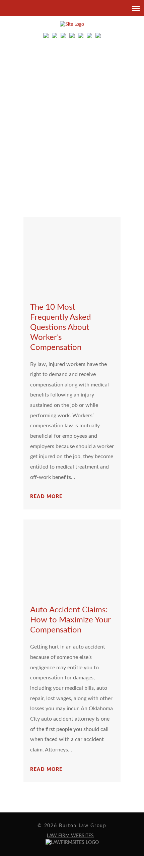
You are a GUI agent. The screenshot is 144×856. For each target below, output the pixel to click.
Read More (46, 496)
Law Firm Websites (70, 836)
